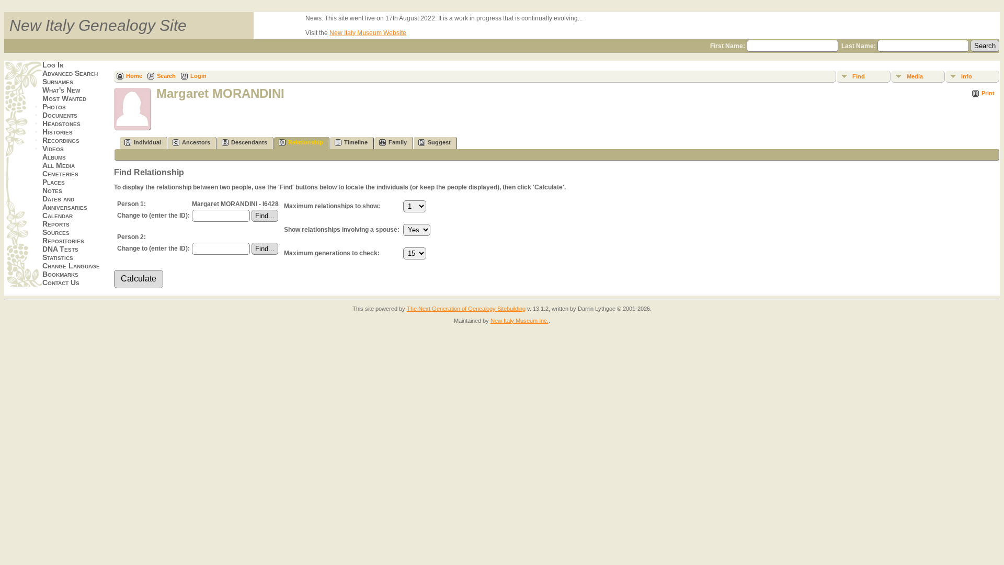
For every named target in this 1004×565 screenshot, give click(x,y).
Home (134, 76)
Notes (52, 190)
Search (166, 76)
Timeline (356, 142)
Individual (147, 142)
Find (858, 76)
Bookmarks (60, 274)
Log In (52, 65)
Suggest (439, 142)
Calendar (57, 215)
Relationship (305, 142)
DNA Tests (60, 249)
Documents (59, 115)
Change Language (71, 266)
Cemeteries (60, 174)
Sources (56, 232)
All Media (58, 165)
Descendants (249, 142)
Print (988, 93)
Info (966, 76)
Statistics (57, 257)
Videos (53, 148)
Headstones (61, 123)
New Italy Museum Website (367, 33)
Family (398, 142)
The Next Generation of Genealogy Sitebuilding (466, 309)
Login (198, 76)
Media (915, 76)
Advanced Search (70, 73)
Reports (56, 224)
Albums (54, 157)
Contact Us (60, 282)
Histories (57, 132)
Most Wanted (64, 98)
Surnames (57, 81)
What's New (61, 90)
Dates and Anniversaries (64, 203)
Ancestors (196, 142)
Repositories (63, 240)
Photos (54, 107)
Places (53, 182)
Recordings (60, 140)
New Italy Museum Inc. (519, 321)
